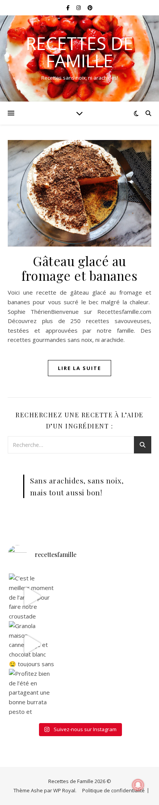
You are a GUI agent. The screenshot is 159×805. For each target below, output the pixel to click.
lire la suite (79, 368)
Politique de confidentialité (113, 790)
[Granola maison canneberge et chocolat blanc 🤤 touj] (32, 644)
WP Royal (64, 790)
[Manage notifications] (138, 785)
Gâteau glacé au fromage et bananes (79, 268)
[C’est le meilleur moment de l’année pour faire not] (32, 596)
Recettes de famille (79, 52)
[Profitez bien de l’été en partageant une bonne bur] (32, 692)
